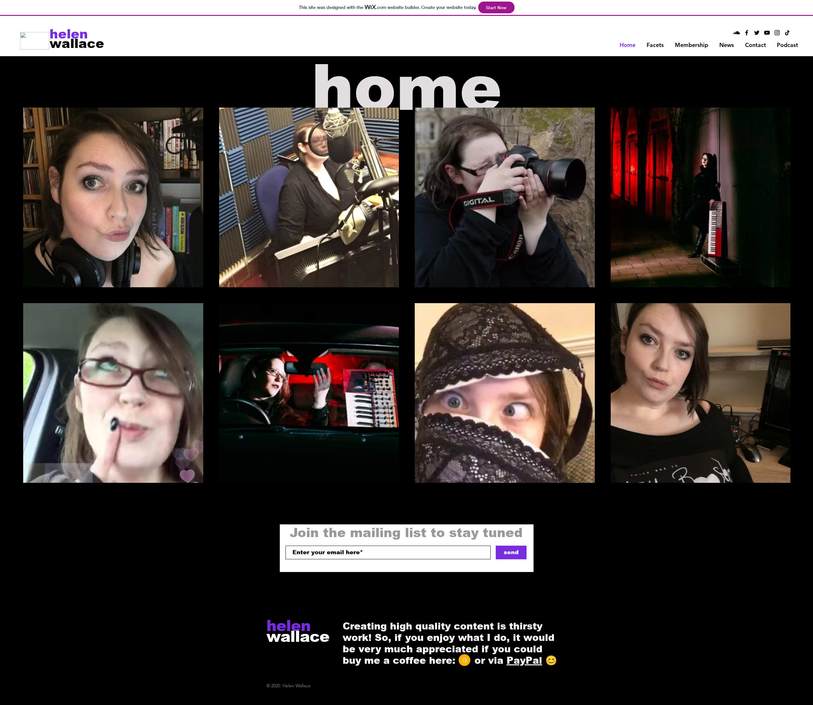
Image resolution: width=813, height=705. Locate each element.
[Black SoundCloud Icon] (736, 32)
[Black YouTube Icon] (766, 32)
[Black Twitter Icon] (756, 32)
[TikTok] (787, 32)
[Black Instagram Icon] (777, 32)
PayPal (524, 660)
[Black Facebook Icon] (746, 32)
